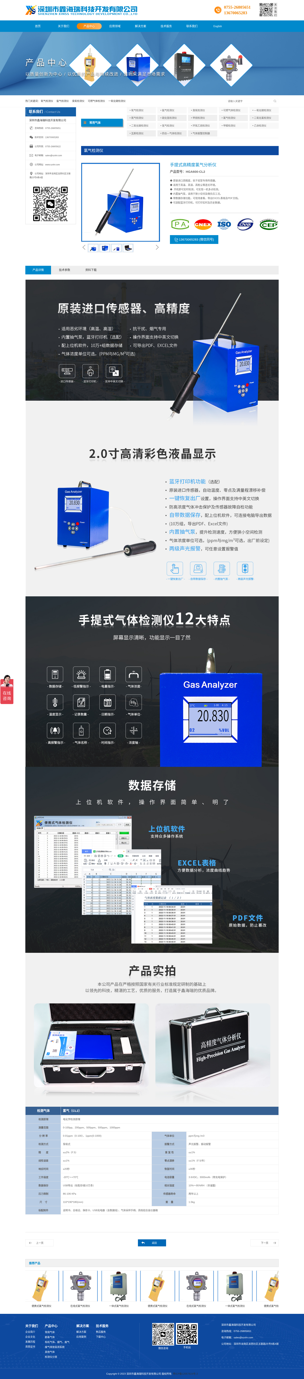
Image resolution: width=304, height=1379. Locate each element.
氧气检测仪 (47, 101)
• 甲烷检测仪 (198, 117)
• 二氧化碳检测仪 (139, 125)
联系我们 (192, 26)
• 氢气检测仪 (167, 125)
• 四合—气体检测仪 (171, 133)
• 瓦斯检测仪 (137, 133)
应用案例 (81, 1336)
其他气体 (50, 1351)
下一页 (264, 1242)
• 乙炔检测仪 (259, 125)
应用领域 (115, 26)
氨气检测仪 (62, 101)
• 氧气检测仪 (137, 110)
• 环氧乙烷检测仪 (200, 125)
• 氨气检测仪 (167, 110)
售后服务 (101, 1331)
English (217, 26)
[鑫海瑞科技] (81, 10)
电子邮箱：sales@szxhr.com (237, 1337)
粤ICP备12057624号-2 (185, 1373)
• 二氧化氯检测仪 (261, 117)
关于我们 (63, 26)
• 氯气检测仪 (229, 117)
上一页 (39, 1242)
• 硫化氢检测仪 (168, 117)
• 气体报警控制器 (200, 133)
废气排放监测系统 (55, 1347)
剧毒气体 (50, 1337)
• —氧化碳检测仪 (261, 110)
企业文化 (30, 1336)
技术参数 (64, 269)
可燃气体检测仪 (96, 101)
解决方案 (140, 26)
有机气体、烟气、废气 (57, 1342)
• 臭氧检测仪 (198, 110)
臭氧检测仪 (78, 101)
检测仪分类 (51, 1356)
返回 (154, 1242)
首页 (38, 26)
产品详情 (38, 269)
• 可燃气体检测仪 (231, 110)
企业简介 (30, 1331)
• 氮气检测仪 (137, 117)
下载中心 (101, 1336)
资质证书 (30, 1346)
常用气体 (50, 1332)
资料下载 (91, 269)
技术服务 (166, 26)
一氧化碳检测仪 (117, 101)
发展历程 (30, 1341)
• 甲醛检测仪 (229, 125)
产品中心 (89, 26)
